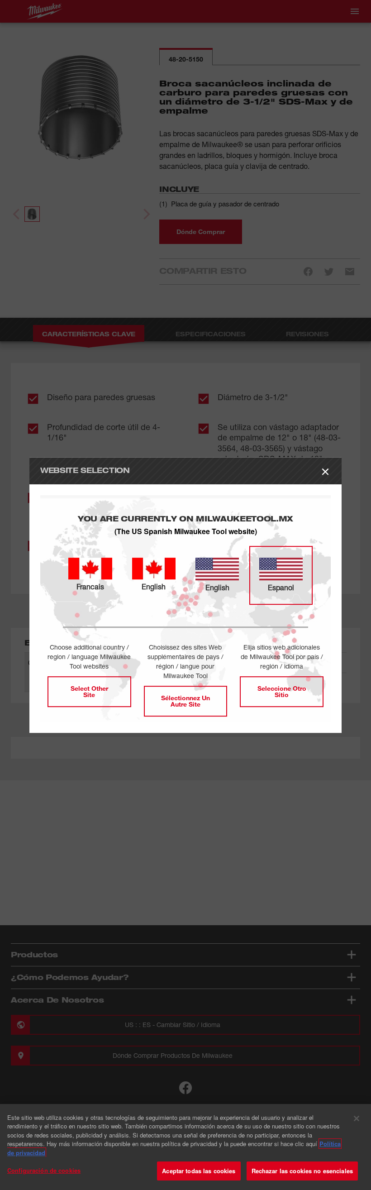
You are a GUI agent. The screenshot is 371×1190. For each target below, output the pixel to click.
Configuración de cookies (44, 1170)
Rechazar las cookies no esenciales (302, 1170)
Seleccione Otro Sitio (281, 691)
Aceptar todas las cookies (198, 1170)
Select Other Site (89, 691)
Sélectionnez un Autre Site (185, 701)
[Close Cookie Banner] (356, 1118)
